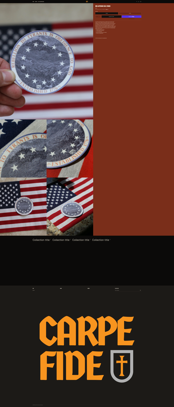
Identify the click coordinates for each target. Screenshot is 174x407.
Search (34, 290)
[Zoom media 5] (70, 207)
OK (140, 290)
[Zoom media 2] (23, 148)
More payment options (131, 18)
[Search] (137, 2)
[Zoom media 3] (70, 148)
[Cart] (141, 2)
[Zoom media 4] (23, 207)
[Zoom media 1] (46, 61)
